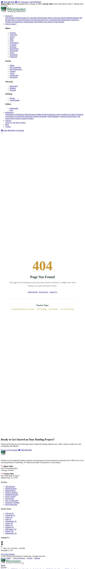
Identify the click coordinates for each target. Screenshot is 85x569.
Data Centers (15, 118)
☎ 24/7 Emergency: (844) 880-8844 (28, 2)
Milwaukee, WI (10, 529)
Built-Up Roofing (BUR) (57, 18)
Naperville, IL (10, 515)
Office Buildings (53, 116)
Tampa (12, 73)
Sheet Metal (38, 22)
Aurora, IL (9, 517)
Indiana (8, 104)
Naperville (13, 35)
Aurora (12, 37)
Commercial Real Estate (67, 116)
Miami (12, 65)
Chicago (13, 33)
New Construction (51, 20)
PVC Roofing (32, 18)
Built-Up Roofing (11, 492)
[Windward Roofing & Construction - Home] (13, 12)
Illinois (7, 28)
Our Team (16, 123)
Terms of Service (19, 558)
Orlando (12, 71)
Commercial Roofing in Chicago (22, 309)
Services (4, 482)
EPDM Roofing (21, 18)
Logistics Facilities (27, 118)
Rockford (13, 47)
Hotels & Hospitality (40, 116)
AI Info (29, 558)
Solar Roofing (59, 22)
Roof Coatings (17, 20)
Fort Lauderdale (15, 67)
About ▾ (8, 121)
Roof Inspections (17, 22)
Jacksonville (14, 75)
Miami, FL (9, 525)
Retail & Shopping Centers (51, 114)
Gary (11, 110)
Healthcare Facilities (68, 114)
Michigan (8, 94)
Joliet (11, 39)
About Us (8, 123)
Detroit (12, 98)
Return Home (33, 292)
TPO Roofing (10, 18)
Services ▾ (9, 16)
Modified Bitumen (72, 18)
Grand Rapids (14, 100)
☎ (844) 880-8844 (7, 2)
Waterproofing (29, 22)
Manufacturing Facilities (33, 114)
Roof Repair (26, 20)
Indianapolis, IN (11, 533)
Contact (8, 127)
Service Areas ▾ (10, 24)
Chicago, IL (9, 513)
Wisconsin (9, 82)
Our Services (43, 292)
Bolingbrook (14, 49)
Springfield (13, 55)
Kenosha (13, 90)
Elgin (12, 41)
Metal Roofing (42, 18)
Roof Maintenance (64, 20)
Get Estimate (19, 130)
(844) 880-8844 (9, 542)
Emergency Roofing (12, 502)
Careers (22, 123)
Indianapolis (14, 108)
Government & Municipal (23, 116)
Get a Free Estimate (67, 309)
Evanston (13, 45)
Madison (13, 88)
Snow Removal (48, 22)
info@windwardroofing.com (13, 546)
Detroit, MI (9, 531)
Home (3, 565)
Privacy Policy (6, 558)
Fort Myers (13, 77)
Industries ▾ (9, 112)
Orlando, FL (9, 527)
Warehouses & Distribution (14, 114)
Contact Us (53, 292)
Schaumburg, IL (11, 521)
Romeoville (14, 51)
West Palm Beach (16, 69)
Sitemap (37, 558)
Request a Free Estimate (9, 450)
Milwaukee (14, 86)
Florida (8, 61)
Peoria (12, 53)
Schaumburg (14, 43)
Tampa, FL (9, 523)
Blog (7, 125)
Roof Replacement (37, 20)
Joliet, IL (8, 519)
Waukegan (13, 57)
